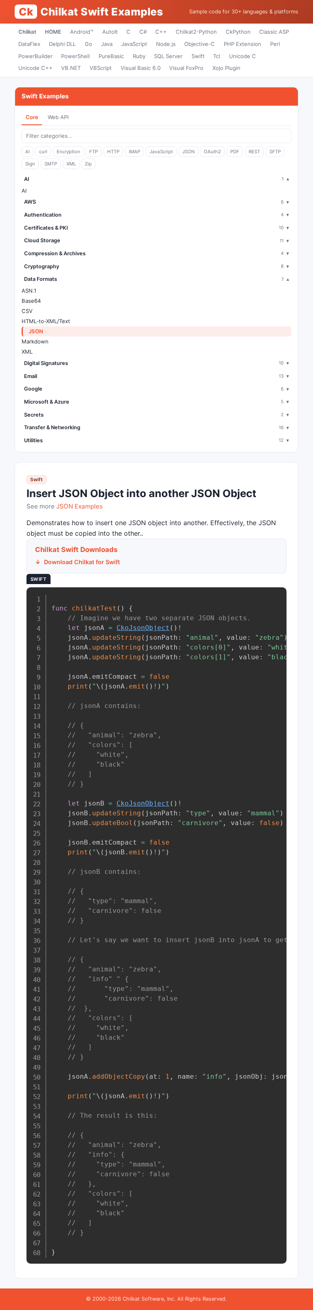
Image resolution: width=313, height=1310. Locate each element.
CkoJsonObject (143, 628)
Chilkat (27, 31)
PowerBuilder (35, 56)
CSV (27, 311)
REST (254, 151)
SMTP (50, 164)
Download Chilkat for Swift (82, 561)
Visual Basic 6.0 (141, 68)
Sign (30, 164)
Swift (198, 56)
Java (106, 44)
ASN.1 (29, 290)
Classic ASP (274, 31)
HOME (53, 31)
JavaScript (134, 44)
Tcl (216, 56)
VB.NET (71, 68)
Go (88, 44)
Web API (58, 117)
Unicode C (242, 56)
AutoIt (110, 31)
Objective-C (199, 44)
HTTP (113, 151)
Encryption (68, 151)
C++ (161, 31)
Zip (88, 164)
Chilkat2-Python (196, 31)
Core (32, 117)
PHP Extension (242, 44)
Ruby (139, 56)
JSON (188, 151)
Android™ (81, 31)
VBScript (101, 68)
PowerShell (75, 56)
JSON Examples (79, 506)
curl (43, 151)
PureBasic (111, 56)
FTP (93, 151)
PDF (234, 151)
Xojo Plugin (226, 68)
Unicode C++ (35, 68)
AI (27, 151)
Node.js (166, 44)
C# (143, 31)
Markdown (35, 341)
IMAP (134, 151)
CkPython (238, 31)
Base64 (31, 301)
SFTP (275, 151)
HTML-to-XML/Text (46, 321)
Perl (275, 44)
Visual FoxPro (186, 68)
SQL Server (168, 56)
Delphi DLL (62, 44)
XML (71, 164)
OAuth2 (212, 151)
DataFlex (29, 44)
